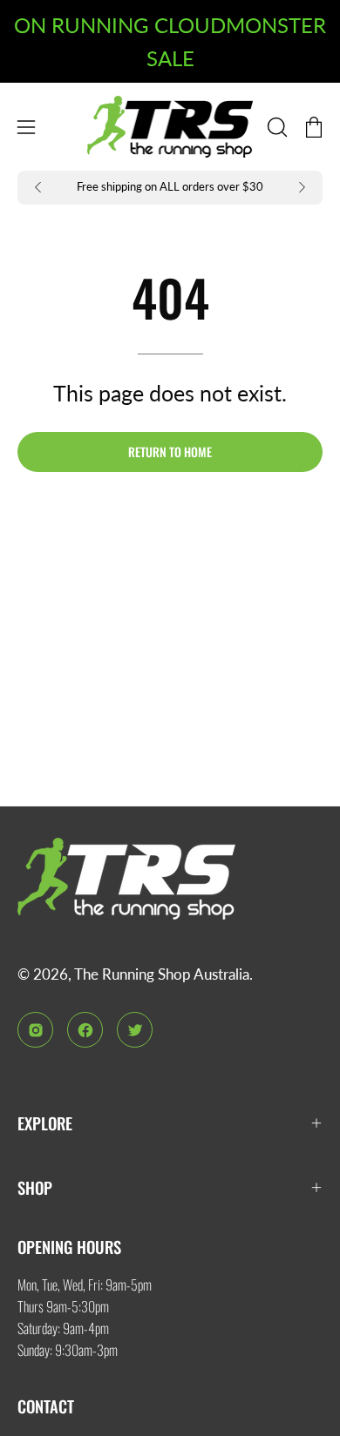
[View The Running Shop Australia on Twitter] (135, 1030)
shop (34, 1187)
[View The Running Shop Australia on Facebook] (85, 1030)
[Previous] (38, 187)
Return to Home (170, 451)
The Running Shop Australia (161, 974)
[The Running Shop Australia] (170, 127)
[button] (275, 127)
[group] (170, 188)
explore (44, 1123)
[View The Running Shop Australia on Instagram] (35, 1030)
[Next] (301, 187)
